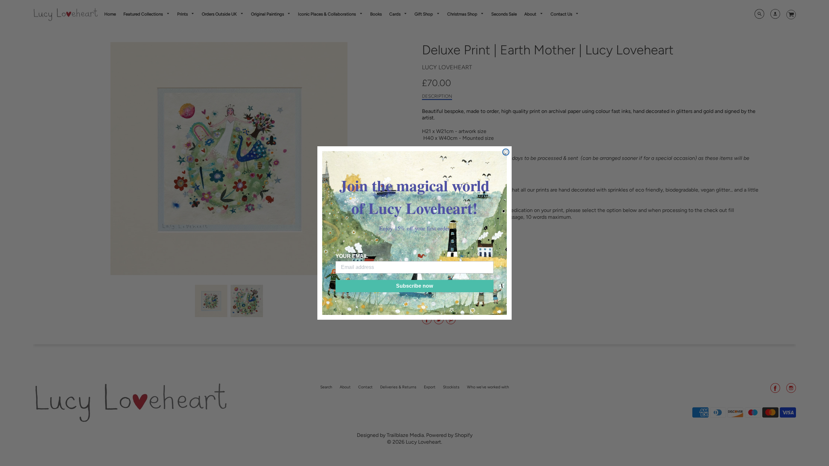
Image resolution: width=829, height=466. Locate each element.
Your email (351, 256)
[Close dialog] (506, 152)
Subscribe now (414, 286)
